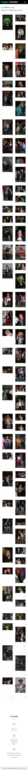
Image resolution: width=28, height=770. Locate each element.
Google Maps (14, 757)
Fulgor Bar (14, 728)
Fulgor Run (14, 730)
